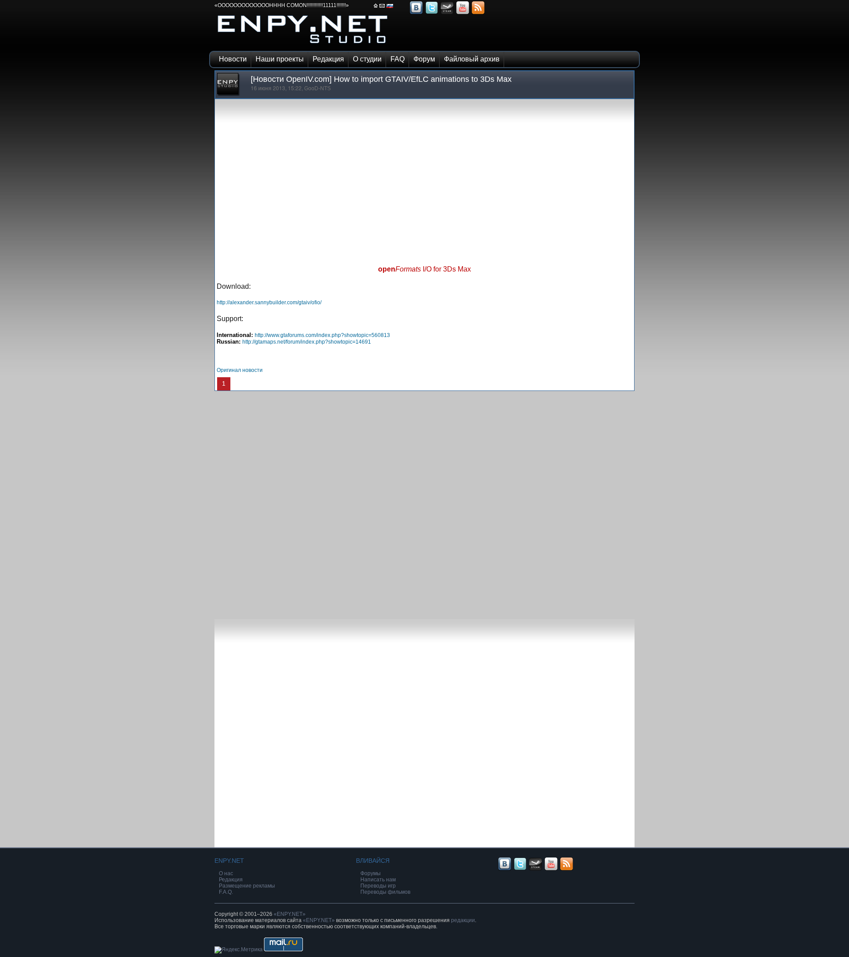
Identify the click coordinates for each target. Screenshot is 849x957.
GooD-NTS (317, 88)
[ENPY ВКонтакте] (416, 13)
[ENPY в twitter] (431, 13)
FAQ (397, 59)
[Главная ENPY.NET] (376, 8)
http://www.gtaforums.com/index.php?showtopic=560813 (322, 335)
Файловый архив (472, 59)
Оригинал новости (240, 370)
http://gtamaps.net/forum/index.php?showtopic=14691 (306, 342)
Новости (233, 59)
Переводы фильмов (385, 892)
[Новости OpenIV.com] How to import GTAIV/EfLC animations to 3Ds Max (381, 79)
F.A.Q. (226, 892)
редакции (463, 920)
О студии (367, 59)
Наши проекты (280, 59)
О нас (226, 873)
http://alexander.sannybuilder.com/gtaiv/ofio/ (269, 302)
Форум (424, 59)
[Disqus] (424, 501)
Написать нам (378, 880)
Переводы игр (378, 886)
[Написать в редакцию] (382, 8)
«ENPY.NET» (290, 914)
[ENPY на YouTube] (462, 13)
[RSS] (478, 13)
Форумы (370, 873)
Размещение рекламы (247, 886)
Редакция (328, 59)
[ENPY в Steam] (447, 13)
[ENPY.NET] (302, 45)
